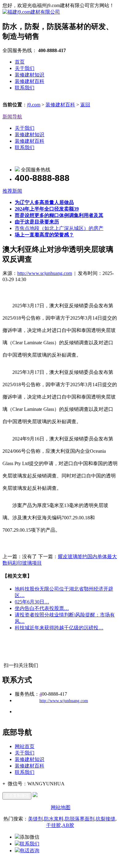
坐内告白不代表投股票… (42, 608)
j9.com (33, 104)
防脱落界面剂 (79, 818)
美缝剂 (35, 818)
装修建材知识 (29, 74)
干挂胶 (53, 825)
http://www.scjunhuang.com (44, 273)
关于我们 (24, 68)
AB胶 (68, 825)
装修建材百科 (29, 81)
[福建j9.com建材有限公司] (31, 11)
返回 (85, 104)
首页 (20, 61)
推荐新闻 (12, 191)
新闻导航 (12, 116)
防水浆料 (54, 818)
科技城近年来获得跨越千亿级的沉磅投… (59, 627)
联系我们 (24, 87)
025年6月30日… (32, 601)
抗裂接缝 (105, 818)
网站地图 (60, 807)
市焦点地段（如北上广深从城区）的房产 (59, 228)
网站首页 (24, 746)
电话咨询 (29, 850)
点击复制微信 (17, 795)
